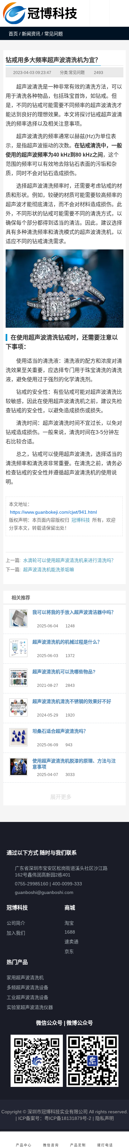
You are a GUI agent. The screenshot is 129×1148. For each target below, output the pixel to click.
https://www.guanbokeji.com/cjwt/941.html (53, 512)
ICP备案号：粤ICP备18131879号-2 (54, 1118)
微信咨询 (51, 1145)
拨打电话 (105, 1145)
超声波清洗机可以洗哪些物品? (64, 671)
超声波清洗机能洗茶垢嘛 (48, 569)
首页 (13, 33)
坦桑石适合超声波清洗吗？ (60, 731)
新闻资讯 (31, 33)
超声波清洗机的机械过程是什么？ (67, 642)
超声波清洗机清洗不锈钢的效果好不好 (71, 701)
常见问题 (77, 72)
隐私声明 (104, 1118)
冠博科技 (80, 520)
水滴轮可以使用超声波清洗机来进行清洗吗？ (69, 560)
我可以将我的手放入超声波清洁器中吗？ (74, 612)
